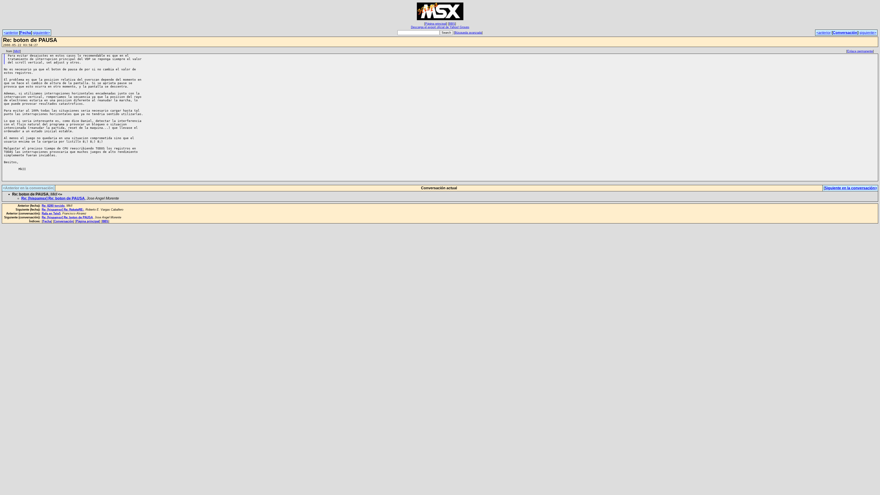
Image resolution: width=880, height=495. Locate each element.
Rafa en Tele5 (51, 213)
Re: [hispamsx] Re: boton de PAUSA (53, 198)
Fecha (25, 33)
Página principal (435, 23)
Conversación (845, 33)
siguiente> (41, 33)
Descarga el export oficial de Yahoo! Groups (440, 27)
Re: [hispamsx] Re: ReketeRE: (63, 209)
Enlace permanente (860, 51)
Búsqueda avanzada (468, 32)
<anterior (11, 33)
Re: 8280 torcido (53, 205)
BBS (452, 23)
